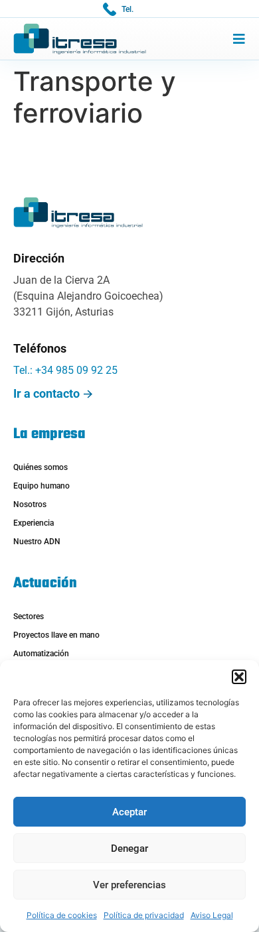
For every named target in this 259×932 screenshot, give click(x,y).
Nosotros (29, 504)
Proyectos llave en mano (56, 635)
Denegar (129, 848)
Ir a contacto (46, 393)
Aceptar (129, 812)
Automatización (41, 653)
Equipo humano (41, 486)
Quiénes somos (40, 467)
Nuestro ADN (36, 541)
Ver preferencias (129, 885)
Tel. (127, 9)
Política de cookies (62, 915)
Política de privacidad (144, 915)
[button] (239, 676)
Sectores (28, 616)
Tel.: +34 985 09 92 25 (65, 370)
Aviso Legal (212, 915)
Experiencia (33, 523)
